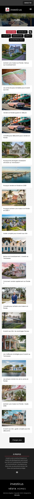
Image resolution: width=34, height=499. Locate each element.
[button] (30, 9)
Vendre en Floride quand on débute (15, 113)
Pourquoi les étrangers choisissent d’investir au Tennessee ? (14, 162)
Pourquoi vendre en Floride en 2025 (14, 186)
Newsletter (27, 3)
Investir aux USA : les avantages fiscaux (16, 331)
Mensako (17, 495)
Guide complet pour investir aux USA (15, 233)
